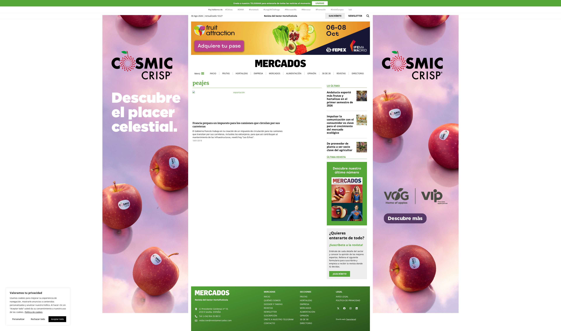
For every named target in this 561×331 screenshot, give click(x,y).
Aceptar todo (57, 319)
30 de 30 (326, 73)
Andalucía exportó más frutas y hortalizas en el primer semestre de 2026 (340, 99)
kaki (350, 9)
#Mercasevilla (290, 9)
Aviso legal (342, 296)
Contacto (269, 323)
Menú (197, 73)
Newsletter (270, 311)
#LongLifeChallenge (272, 9)
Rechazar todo (38, 319)
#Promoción (321, 9)
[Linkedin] (356, 308)
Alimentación (293, 73)
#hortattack (253, 9)
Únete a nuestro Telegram (279, 319)
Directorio (358, 73)
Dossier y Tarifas (273, 304)
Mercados (274, 73)
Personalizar (18, 319)
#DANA (241, 9)
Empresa (258, 73)
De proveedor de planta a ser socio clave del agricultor (339, 147)
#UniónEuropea (337, 9)
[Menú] (202, 73)
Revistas (341, 73)
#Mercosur (306, 9)
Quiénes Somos (272, 300)
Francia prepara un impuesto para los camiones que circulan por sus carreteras (236, 124)
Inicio (213, 73)
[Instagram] (350, 308)
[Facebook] (344, 308)
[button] (367, 15)
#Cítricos (229, 9)
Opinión (311, 73)
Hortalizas (242, 73)
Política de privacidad (348, 300)
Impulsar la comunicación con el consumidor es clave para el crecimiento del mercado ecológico (340, 125)
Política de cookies (34, 312)
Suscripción (270, 315)
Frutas (226, 73)
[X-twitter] (338, 308)
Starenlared (351, 319)
